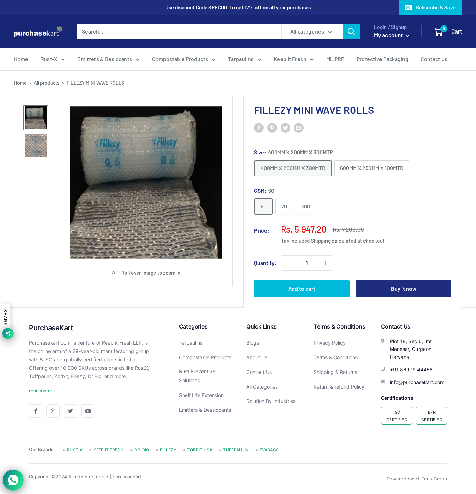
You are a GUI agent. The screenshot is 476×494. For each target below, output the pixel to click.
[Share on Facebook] (259, 127)
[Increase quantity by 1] (325, 263)
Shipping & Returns (335, 372)
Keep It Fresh (290, 59)
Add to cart (301, 288)
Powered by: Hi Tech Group (417, 478)
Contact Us (434, 59)
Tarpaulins (241, 59)
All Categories (262, 387)
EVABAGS (269, 449)
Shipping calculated (333, 240)
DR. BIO (141, 449)
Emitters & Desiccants (104, 59)
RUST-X (75, 449)
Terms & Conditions (336, 357)
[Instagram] (53, 411)
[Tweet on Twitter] (285, 127)
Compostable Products (180, 59)
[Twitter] (70, 411)
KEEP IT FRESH (108, 449)
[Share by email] (299, 127)
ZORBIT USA (199, 449)
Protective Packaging (382, 59)
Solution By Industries (270, 401)
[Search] (351, 31)
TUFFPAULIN (236, 449)
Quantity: (265, 262)
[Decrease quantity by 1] (288, 263)
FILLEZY (168, 449)
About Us (256, 357)
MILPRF (335, 59)
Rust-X (48, 59)
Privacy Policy (330, 343)
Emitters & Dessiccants (205, 410)
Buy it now (403, 288)
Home (21, 59)
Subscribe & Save (436, 7)
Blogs (252, 343)
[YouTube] (87, 411)
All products (47, 83)
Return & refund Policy (339, 387)
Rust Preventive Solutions (197, 375)
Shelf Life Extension (201, 395)
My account (389, 34)
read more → (42, 390)
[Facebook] (35, 411)
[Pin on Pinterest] (272, 127)
